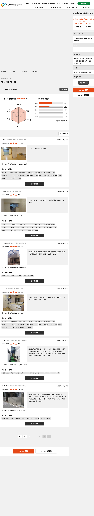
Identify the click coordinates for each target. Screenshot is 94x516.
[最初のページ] (20, 436)
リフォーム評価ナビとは (27, 3)
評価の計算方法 (60, 121)
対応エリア (83, 83)
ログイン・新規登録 (63, 3)
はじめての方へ (37, 3)
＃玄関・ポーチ (34, 175)
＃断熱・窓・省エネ (28, 275)
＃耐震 (29, 230)
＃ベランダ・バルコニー (8, 178)
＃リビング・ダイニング (8, 175)
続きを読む (35, 184)
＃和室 (27, 175)
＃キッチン (29, 172)
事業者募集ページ (85, 3)
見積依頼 (23, 451)
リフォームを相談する (70, 7)
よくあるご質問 (51, 3)
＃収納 (60, 175)
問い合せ (83, 95)
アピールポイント (34, 71)
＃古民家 (42, 418)
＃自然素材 (18, 178)
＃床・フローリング (52, 175)
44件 (65, 103)
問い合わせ (46, 451)
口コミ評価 (12, 71)
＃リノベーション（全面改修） (9, 172)
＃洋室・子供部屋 (19, 175)
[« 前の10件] (25, 436)
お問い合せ (44, 3)
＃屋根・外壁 (22, 172)
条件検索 (64, 89)
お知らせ (74, 3)
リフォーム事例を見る (54, 7)
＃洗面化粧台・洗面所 (49, 172)
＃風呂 (35, 172)
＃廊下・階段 (42, 175)
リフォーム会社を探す (38, 7)
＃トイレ (40, 172)
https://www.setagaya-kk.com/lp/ (83, 39)
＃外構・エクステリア (7, 230)
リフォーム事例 (22, 71)
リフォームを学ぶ (85, 7)
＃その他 (57, 373)
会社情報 (3, 71)
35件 (65, 106)
